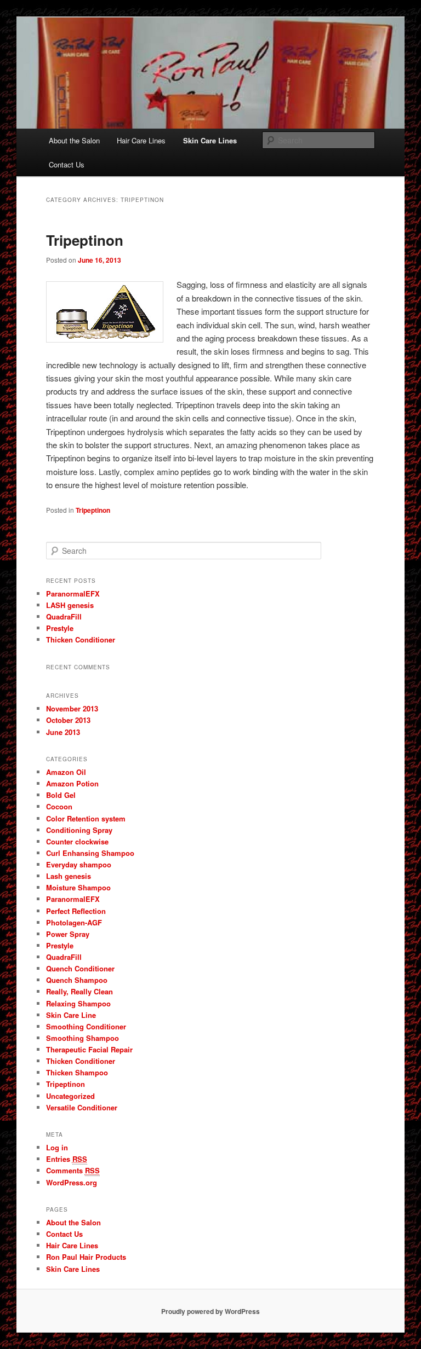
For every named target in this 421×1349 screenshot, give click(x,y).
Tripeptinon (84, 240)
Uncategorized (70, 1096)
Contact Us (66, 164)
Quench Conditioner (80, 968)
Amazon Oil (66, 772)
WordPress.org (71, 1182)
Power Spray (67, 934)
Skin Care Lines (210, 140)
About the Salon (74, 140)
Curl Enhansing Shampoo (90, 853)
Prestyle (59, 628)
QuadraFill (64, 616)
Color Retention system (86, 818)
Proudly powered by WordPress (210, 1311)
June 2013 (63, 732)
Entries (66, 1159)
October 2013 (68, 720)
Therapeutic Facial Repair (89, 1049)
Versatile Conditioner (81, 1107)
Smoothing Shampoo (82, 1038)
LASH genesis (70, 605)
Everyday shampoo (78, 864)
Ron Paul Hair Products (86, 1257)
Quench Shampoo (76, 980)
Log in (57, 1147)
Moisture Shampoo (78, 887)
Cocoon (59, 806)
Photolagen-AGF (74, 922)
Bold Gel (61, 795)
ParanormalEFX (73, 593)
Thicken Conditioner (80, 639)
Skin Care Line (71, 1015)
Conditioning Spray (79, 830)
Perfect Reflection (76, 911)
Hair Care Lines (141, 140)
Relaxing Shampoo (78, 1003)
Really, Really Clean (79, 991)
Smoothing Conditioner (86, 1026)
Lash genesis (68, 876)
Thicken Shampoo (77, 1072)
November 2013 (72, 708)
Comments (73, 1170)
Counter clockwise (77, 841)
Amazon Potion (72, 783)
